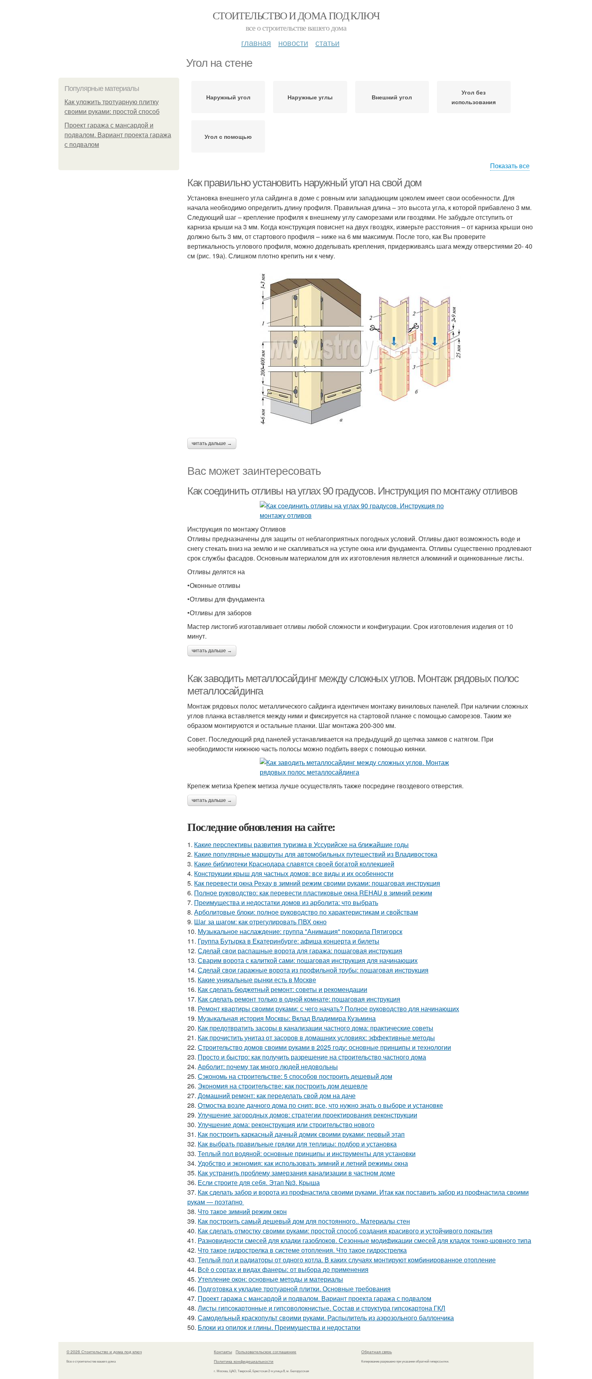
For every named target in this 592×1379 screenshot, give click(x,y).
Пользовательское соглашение (266, 1351)
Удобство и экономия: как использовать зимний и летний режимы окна (303, 1163)
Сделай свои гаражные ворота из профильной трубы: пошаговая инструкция (313, 970)
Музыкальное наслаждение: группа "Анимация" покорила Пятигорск (300, 931)
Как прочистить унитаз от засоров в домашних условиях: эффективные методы (316, 1037)
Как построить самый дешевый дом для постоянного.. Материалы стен (304, 1221)
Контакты (223, 1351)
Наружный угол (228, 97)
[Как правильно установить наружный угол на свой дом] (360, 349)
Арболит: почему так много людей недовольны (268, 1066)
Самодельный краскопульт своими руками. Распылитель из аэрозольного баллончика (326, 1317)
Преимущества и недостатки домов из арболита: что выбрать (286, 902)
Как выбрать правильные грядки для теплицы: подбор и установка (297, 1143)
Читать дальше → (212, 443)
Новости (293, 42)
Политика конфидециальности (243, 1361)
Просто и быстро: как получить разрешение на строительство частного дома (312, 1057)
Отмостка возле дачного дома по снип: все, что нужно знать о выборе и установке (320, 1105)
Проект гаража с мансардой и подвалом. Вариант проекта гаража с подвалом (117, 135)
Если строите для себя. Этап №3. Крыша (259, 1182)
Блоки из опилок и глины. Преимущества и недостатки (279, 1327)
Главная (256, 42)
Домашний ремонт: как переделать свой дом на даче (277, 1095)
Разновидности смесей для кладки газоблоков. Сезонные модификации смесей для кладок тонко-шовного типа (364, 1240)
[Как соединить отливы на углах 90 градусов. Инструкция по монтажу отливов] (360, 510)
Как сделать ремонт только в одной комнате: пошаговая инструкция (299, 999)
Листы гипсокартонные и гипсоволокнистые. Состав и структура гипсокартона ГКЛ (321, 1308)
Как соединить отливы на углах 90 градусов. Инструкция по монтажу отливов (352, 491)
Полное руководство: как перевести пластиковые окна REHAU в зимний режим (313, 892)
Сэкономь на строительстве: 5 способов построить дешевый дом (295, 1076)
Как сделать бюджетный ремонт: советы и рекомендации (282, 989)
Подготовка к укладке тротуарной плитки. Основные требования (294, 1288)
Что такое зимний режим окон (242, 1211)
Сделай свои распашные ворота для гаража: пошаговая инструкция (300, 950)
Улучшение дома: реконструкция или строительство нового (286, 1124)
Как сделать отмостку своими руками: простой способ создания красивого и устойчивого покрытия (345, 1230)
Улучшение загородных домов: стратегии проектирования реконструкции (307, 1114)
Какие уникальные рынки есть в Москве (257, 979)
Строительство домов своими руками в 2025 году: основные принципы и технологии (324, 1047)
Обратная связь (376, 1351)
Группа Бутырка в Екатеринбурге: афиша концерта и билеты (288, 941)
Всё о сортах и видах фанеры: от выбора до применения (283, 1269)
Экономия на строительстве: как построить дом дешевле (283, 1085)
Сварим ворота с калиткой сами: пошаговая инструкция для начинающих (308, 960)
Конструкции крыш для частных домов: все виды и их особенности (293, 873)
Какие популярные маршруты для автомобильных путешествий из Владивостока (315, 854)
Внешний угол (392, 97)
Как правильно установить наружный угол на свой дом (304, 183)
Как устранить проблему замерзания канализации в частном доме (296, 1172)
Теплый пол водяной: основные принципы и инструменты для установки (307, 1153)
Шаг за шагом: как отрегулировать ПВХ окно (260, 921)
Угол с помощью (228, 136)
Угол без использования (473, 97)
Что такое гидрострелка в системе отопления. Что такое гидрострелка (302, 1250)
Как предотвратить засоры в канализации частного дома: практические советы (315, 1028)
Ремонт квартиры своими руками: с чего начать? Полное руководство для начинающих (328, 1008)
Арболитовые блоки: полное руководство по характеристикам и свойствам (306, 912)
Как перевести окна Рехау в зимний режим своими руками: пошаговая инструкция (317, 883)
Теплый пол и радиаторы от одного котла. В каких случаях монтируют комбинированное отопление (347, 1259)
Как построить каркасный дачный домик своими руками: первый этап (301, 1134)
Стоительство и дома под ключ (296, 15)
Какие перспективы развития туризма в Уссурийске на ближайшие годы (301, 844)
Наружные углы (310, 97)
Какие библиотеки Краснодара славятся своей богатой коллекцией (294, 863)
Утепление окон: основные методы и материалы (270, 1279)
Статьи (327, 42)
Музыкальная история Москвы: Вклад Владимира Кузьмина (287, 1018)
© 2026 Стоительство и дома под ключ (104, 1351)
